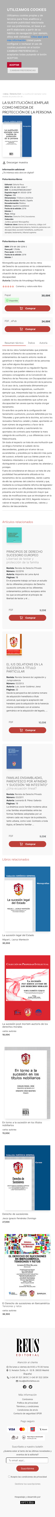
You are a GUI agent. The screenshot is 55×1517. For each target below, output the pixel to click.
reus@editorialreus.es (29, 1381)
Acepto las (29, 1476)
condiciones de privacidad (34, 1476)
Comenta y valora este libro (29, 286)
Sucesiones (30, 216)
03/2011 (19, 797)
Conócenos (27, 1399)
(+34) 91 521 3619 (19, 1377)
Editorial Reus (18, 184)
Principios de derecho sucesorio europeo (24, 553)
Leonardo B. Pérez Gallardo (28, 800)
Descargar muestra (17, 162)
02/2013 (19, 683)
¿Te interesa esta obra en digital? (18, 172)
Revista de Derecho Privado (28, 568)
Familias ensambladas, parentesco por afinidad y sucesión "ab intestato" (27, 781)
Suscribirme (27, 1468)
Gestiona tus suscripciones (27, 1484)
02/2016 (19, 571)
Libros (5, 94)
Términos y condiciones (27, 1406)
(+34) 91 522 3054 (39, 1377)
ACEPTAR (14, 65)
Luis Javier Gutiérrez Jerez (28, 686)
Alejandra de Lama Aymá (27, 574)
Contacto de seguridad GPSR (27, 1413)
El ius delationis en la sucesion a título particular (24, 668)
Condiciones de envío (27, 1410)
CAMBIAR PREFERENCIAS (23, 70)
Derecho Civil (15, 94)
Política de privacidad (27, 1402)
